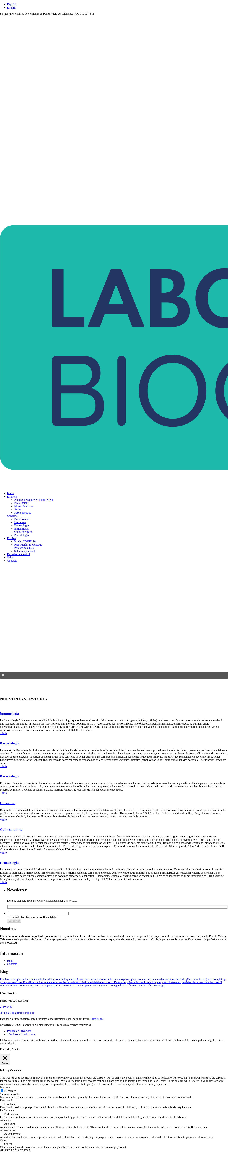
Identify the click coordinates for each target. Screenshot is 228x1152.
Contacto (12, 560)
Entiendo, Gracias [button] (10, 1049)
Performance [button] (7, 1110)
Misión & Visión (23, 506)
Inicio (10, 493)
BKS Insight (21, 502)
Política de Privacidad (19, 1030)
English (11, 7)
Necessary (10, 1090)
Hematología (21, 525)
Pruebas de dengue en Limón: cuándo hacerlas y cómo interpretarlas (38, 979)
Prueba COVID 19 (25, 541)
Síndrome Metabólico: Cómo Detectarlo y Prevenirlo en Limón (116, 982)
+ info (3, 733)
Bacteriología (21, 518)
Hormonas (20, 522)
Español (11, 4)
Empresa (12, 496)
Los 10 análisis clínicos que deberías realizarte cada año (49, 982)
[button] (114, 675)
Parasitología (21, 535)
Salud (10, 557)
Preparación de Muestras (28, 544)
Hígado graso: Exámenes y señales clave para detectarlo (184, 982)
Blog (10, 960)
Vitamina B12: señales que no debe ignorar (83, 985)
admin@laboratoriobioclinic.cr (17, 1012)
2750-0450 (6, 1006)
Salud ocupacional (24, 551)
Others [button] (3, 1140)
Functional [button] (6, 1100)
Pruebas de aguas (24, 547)
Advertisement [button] (8, 1130)
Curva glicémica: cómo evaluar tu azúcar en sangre (136, 985)
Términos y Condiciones (21, 1034)
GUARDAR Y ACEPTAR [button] (15, 1150)
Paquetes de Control (18, 554)
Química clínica (23, 531)
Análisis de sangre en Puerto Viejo (33, 499)
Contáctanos (96, 1018)
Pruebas (11, 538)
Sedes (17, 509)
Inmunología (21, 528)
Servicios (12, 515)
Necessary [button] (6, 1087)
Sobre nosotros (22, 512)
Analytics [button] (5, 1120)
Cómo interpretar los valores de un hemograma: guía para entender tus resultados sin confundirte (131, 979)
